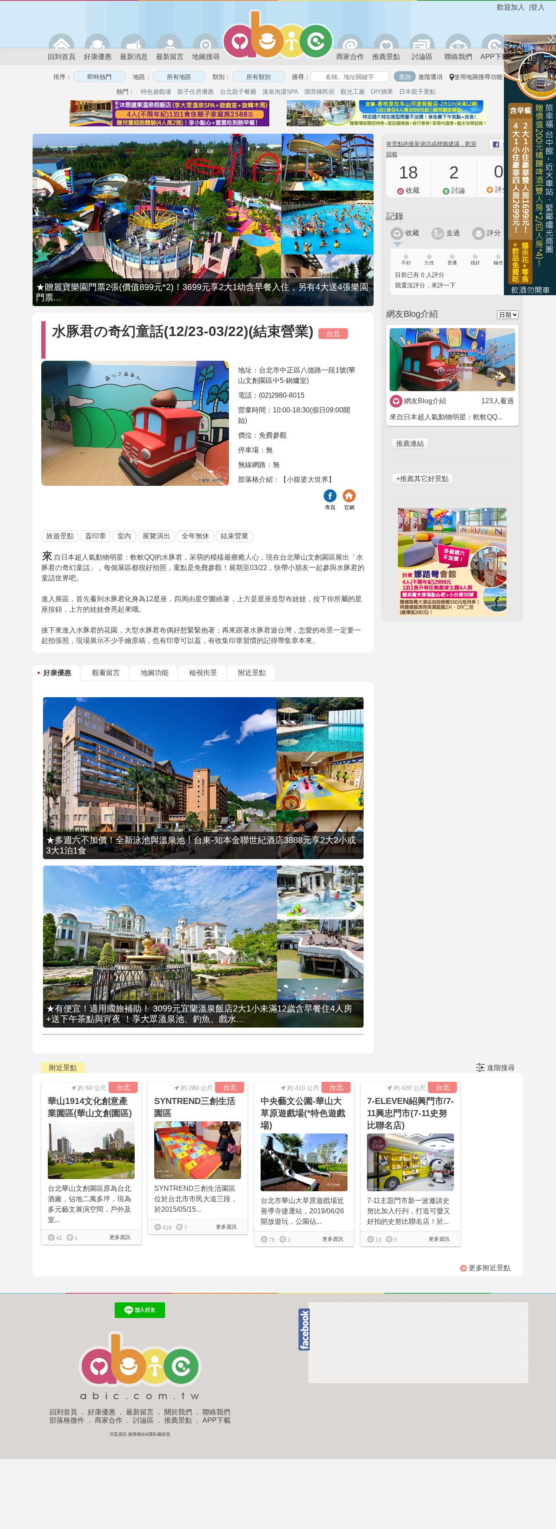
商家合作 (350, 56)
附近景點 (252, 672)
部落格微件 (67, 1420)
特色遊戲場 (156, 91)
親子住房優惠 (195, 91)
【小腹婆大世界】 (307, 479)
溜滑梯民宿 (319, 91)
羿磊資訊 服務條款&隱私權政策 (139, 1434)
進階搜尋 (501, 1067)
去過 (452, 233)
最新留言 (170, 56)
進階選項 (430, 76)
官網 (349, 507)
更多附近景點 (488, 1268)
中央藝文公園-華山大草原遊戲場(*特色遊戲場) (303, 1113)
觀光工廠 (353, 91)
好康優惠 (98, 56)
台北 (333, 333)
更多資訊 (119, 1237)
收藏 (411, 233)
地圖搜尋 (206, 56)
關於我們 (178, 1412)
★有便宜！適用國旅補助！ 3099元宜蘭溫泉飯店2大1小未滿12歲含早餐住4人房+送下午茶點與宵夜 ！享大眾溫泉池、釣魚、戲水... (199, 1014)
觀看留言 (106, 672)
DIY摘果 (382, 91)
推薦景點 (386, 56)
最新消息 (134, 56)
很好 (475, 262)
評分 (493, 233)
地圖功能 (155, 672)
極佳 (498, 262)
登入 (538, 7)
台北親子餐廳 (238, 91)
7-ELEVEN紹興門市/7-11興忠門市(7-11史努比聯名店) (410, 1113)
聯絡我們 (458, 56)
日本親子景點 (417, 91)
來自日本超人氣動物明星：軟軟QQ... (446, 417)
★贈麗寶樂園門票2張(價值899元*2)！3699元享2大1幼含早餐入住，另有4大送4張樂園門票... (202, 292)
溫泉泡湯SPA (280, 91)
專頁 (330, 507)
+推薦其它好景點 (422, 478)
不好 (406, 262)
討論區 (422, 56)
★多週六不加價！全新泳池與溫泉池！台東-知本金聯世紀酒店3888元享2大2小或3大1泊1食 (201, 845)
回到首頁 (62, 56)
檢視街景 (203, 672)
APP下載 (494, 56)
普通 (452, 262)
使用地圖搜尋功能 (478, 76)
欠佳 (429, 262)
